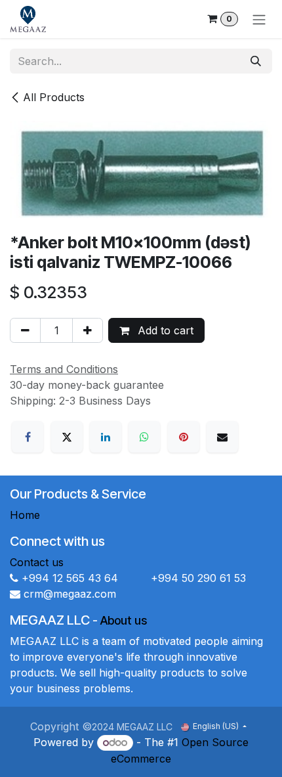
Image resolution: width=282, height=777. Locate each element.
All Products (54, 97)
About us (123, 620)
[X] (67, 437)
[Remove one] (25, 330)
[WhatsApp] (144, 437)
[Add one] (87, 330)
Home (25, 515)
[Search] (255, 61)
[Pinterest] (183, 437)
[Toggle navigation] (259, 19)
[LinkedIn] (105, 437)
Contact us (37, 562)
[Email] (222, 437)
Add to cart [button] (163, 330)
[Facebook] (27, 437)
